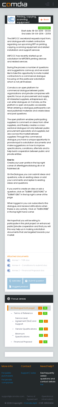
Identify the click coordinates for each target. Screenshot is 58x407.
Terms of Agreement (32, 398)
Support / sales (28, 373)
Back (46, 19)
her (41, 384)
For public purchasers (7, 374)
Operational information (47, 398)
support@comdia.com (13, 396)
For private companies (7, 381)
